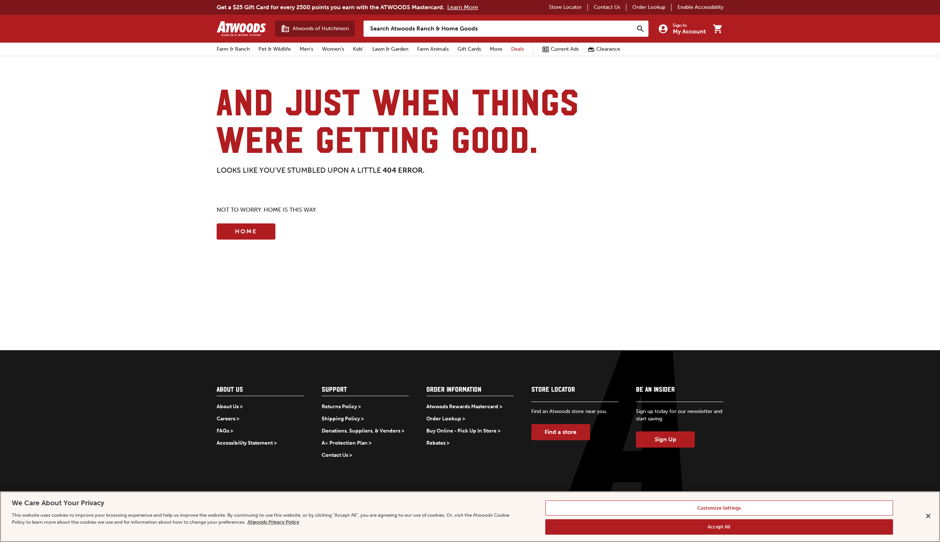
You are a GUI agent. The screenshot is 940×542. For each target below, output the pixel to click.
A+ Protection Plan (345, 443)
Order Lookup (648, 7)
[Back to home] (241, 29)
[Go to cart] (717, 29)
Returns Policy (339, 406)
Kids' (358, 49)
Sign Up (665, 439)
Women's (333, 49)
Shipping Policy (341, 419)
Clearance (608, 49)
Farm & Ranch (233, 49)
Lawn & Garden (390, 49)
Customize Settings (719, 508)
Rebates (435, 443)
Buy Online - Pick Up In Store (461, 431)
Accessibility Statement (245, 443)
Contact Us (607, 7)
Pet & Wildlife (274, 49)
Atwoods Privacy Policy (273, 522)
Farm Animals (433, 49)
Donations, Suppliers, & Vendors (361, 431)
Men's (306, 49)
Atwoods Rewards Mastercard (462, 406)
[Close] (928, 516)
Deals (517, 49)
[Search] (640, 28)
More (496, 49)
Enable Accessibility (700, 7)
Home (246, 231)
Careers (226, 419)
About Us (228, 406)
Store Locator (565, 7)
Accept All (719, 527)
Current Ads (565, 49)
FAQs (223, 431)
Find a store (560, 431)
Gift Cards (469, 49)
